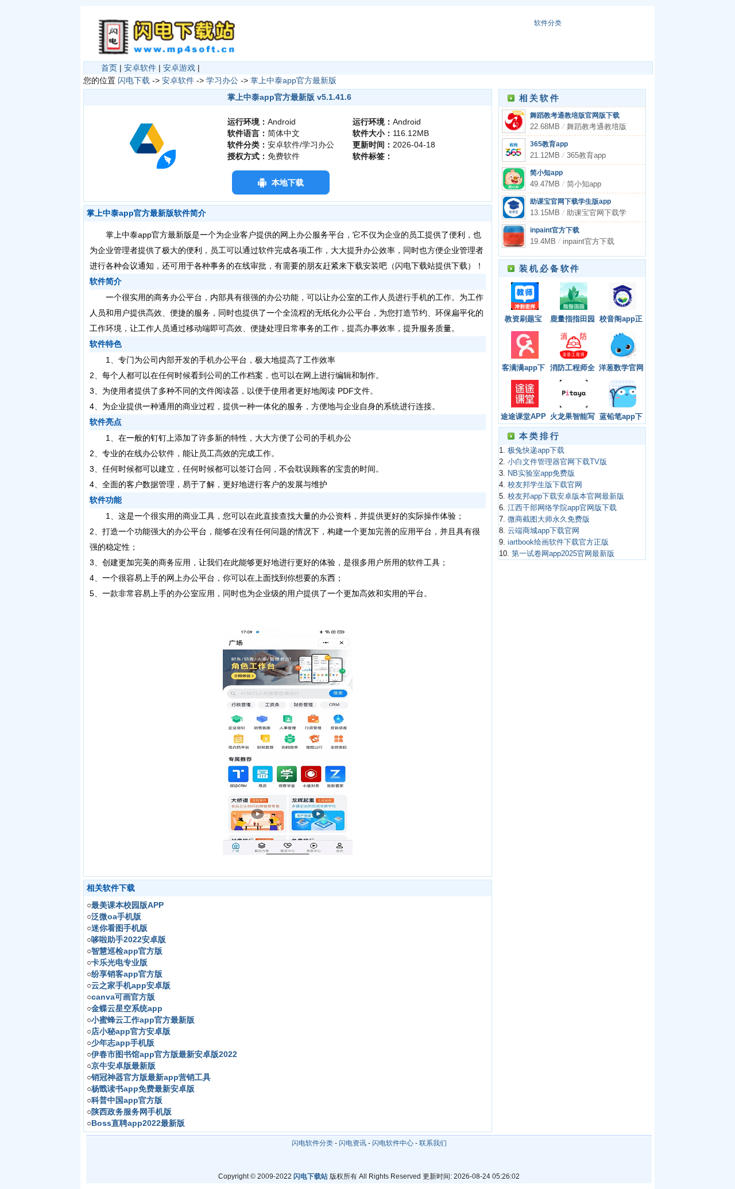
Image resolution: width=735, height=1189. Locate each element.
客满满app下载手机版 (523, 369)
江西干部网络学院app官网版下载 (562, 508)
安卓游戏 (179, 67)
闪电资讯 (352, 1143)
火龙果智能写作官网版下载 (572, 417)
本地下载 (288, 182)
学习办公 (222, 80)
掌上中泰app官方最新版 (293, 80)
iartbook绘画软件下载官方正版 (558, 542)
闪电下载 (134, 80)
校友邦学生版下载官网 (545, 485)
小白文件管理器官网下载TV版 (557, 462)
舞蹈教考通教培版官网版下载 (575, 115)
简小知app (546, 173)
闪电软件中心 (392, 1143)
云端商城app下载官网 (543, 531)
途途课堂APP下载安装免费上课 (523, 417)
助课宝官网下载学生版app (570, 201)
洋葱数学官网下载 (621, 369)
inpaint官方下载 (554, 230)
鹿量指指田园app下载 (572, 320)
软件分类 (548, 23)
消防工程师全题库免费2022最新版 (572, 369)
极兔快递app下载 (536, 450)
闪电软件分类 (312, 1143)
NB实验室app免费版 (541, 473)
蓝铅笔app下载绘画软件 (621, 417)
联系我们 (433, 1143)
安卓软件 (140, 67)
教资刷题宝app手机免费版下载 (523, 320)
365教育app (549, 144)
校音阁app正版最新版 (621, 320)
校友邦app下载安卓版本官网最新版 (566, 496)
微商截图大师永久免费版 (549, 519)
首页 (109, 67)
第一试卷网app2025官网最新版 (563, 554)
